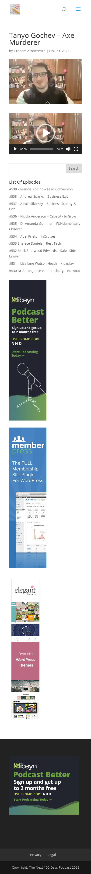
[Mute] (68, 149)
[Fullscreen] (76, 149)
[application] (45, 133)
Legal (52, 855)
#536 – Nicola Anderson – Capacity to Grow (42, 216)
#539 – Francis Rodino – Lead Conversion (41, 189)
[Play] (15, 149)
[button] (45, 133)
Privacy (36, 855)
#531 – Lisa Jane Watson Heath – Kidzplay (41, 263)
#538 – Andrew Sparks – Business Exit (38, 196)
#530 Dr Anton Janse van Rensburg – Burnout (44, 270)
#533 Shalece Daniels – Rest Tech (35, 243)
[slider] (41, 149)
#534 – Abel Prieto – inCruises (32, 236)
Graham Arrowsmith (30, 51)
